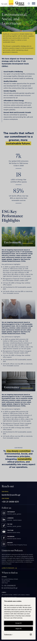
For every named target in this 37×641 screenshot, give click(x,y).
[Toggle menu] (33, 3)
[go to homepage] (7, 3)
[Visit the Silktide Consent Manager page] (31, 634)
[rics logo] (20, 3)
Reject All (19, 629)
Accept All (18, 623)
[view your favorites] (29, 3)
